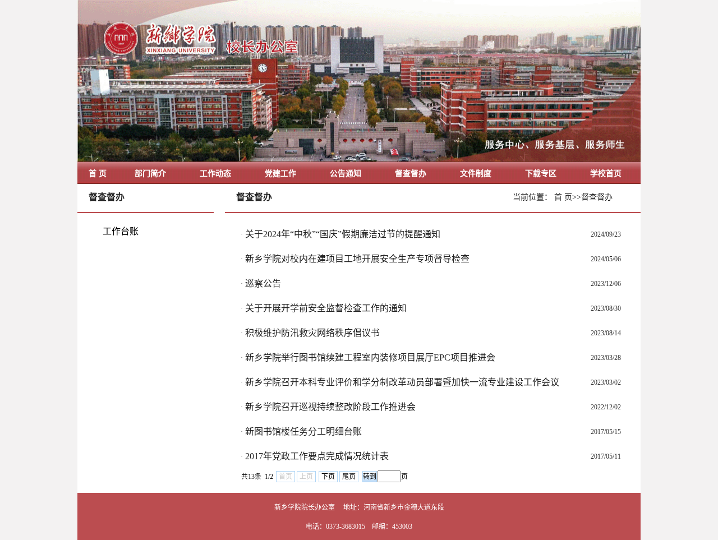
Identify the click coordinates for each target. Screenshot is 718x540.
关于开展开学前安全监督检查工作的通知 (326, 308)
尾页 (349, 477)
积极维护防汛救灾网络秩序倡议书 (312, 333)
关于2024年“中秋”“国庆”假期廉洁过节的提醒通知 (342, 234)
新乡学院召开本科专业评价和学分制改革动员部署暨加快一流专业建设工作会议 (402, 382)
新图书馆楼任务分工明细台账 (303, 431)
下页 (328, 477)
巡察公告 (263, 283)
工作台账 (121, 231)
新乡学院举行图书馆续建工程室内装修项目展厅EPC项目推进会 (370, 357)
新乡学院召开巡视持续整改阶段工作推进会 (330, 407)
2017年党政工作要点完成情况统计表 (317, 456)
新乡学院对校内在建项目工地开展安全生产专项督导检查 (357, 259)
